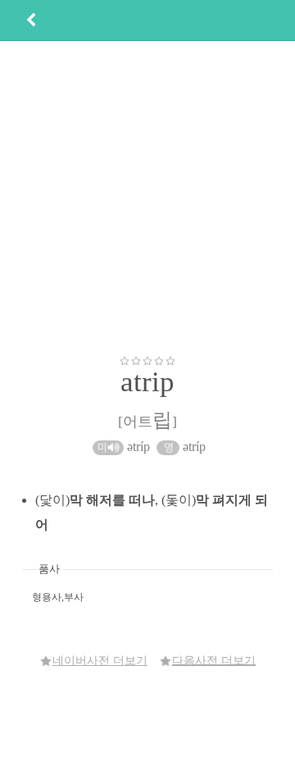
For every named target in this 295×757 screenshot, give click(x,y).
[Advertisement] (147, 197)
